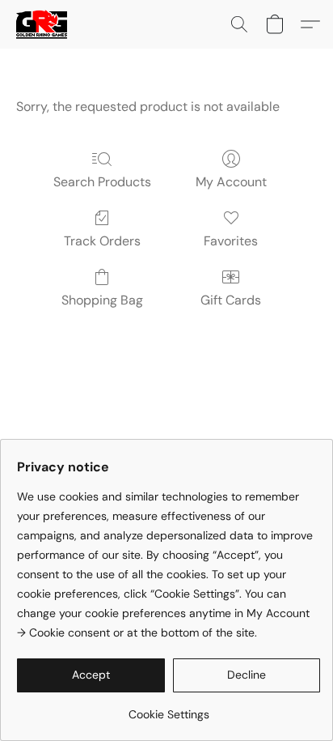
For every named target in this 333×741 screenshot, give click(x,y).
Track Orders (102, 240)
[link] (168, 708)
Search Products (102, 181)
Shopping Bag (102, 300)
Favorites (231, 240)
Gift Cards (230, 300)
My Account (231, 181)
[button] (43, 24)
